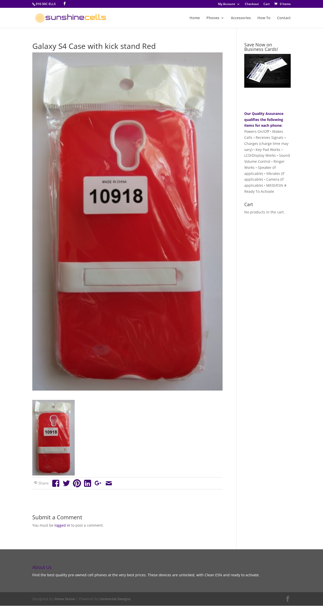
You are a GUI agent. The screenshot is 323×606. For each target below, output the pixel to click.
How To (264, 18)
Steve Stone (64, 598)
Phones (212, 18)
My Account (226, 4)
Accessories (241, 18)
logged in (62, 525)
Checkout (252, 4)
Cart (266, 4)
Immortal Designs (115, 598)
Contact (284, 18)
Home (195, 18)
